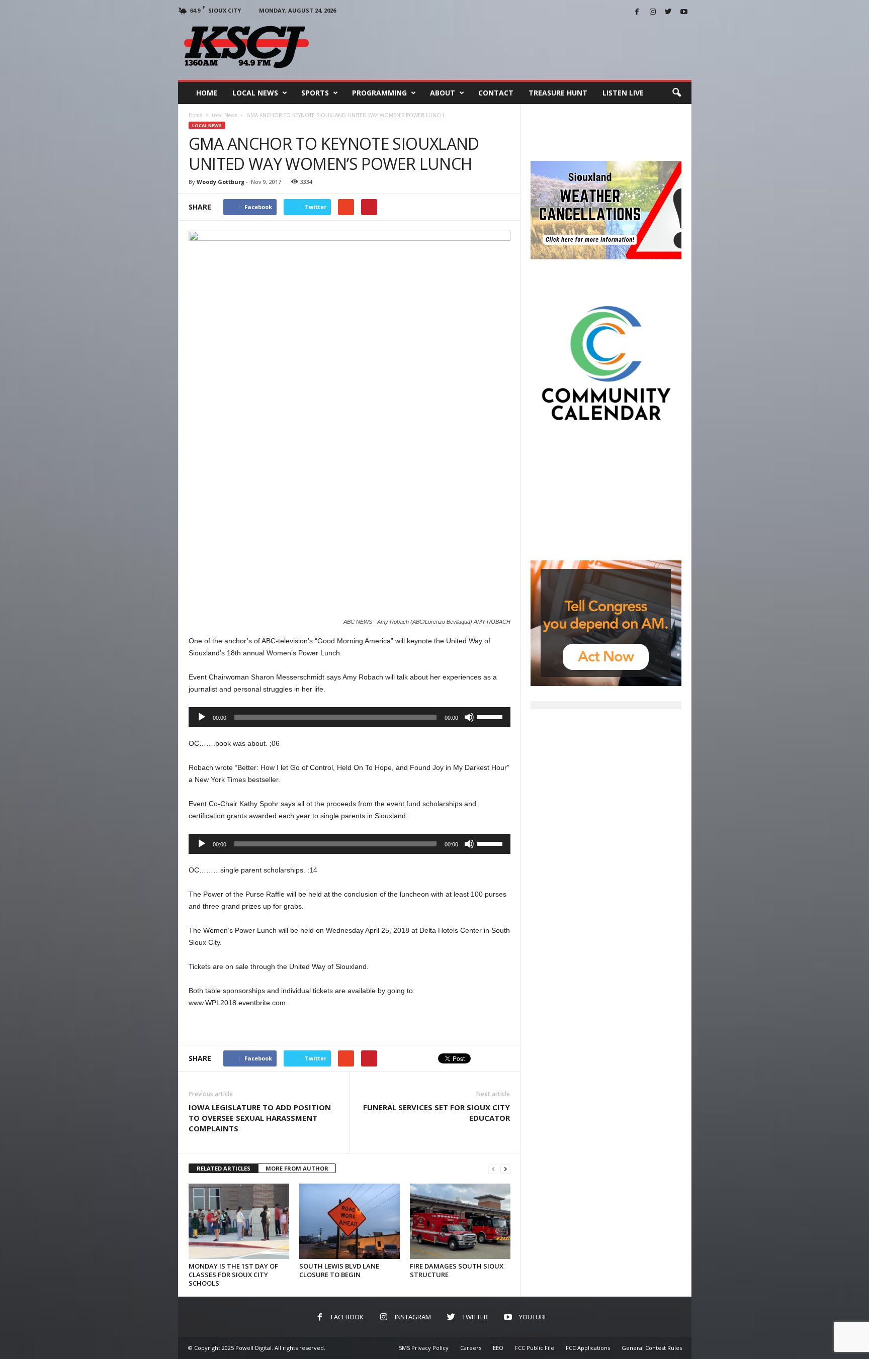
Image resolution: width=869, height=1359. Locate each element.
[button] (676, 93)
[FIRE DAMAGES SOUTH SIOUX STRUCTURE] (460, 1221)
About (442, 93)
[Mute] (469, 717)
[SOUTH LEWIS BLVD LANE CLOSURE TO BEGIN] (349, 1221)
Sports (315, 93)
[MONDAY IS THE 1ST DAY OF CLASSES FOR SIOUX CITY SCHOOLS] (239, 1221)
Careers (470, 1347)
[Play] (202, 717)
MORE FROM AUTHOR (297, 1168)
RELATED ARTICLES (223, 1168)
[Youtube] (684, 12)
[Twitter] (668, 12)
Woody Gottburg (220, 181)
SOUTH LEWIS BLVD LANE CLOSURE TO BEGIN (339, 1270)
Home (206, 93)
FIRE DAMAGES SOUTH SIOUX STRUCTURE (456, 1270)
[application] (349, 717)
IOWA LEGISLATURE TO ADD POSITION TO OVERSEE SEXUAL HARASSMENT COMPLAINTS (260, 1117)
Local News (255, 93)
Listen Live (623, 93)
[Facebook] (637, 12)
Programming (379, 93)
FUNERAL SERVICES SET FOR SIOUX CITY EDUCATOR (436, 1112)
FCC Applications (588, 1347)
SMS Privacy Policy (424, 1347)
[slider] (491, 716)
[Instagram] (653, 12)
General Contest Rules (652, 1347)
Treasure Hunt (558, 93)
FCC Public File (534, 1347)
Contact (495, 93)
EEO (498, 1347)
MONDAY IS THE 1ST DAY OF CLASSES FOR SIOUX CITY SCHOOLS (233, 1274)
